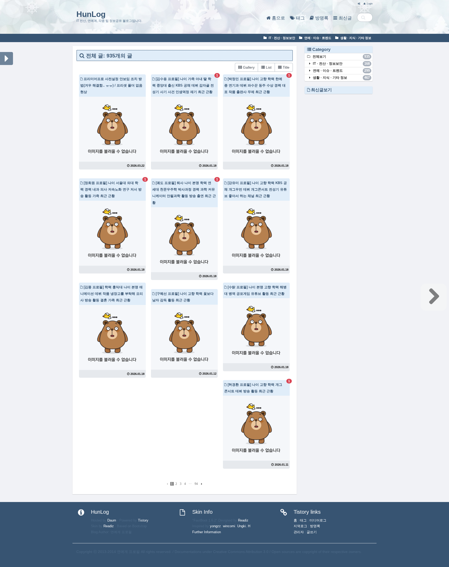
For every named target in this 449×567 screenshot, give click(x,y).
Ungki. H (243, 526)
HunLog (90, 14)
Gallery (248, 67)
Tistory (143, 520)
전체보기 (341, 56)
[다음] (201, 484)
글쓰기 (312, 532)
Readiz (108, 526)
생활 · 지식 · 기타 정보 (355, 38)
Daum (111, 520)
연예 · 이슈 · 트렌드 (317, 38)
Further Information (206, 532)
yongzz (215, 526)
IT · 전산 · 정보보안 (281, 38)
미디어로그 (317, 520)
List (268, 67)
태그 (300, 18)
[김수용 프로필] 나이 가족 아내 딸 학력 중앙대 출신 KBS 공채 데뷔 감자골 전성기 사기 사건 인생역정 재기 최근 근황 (183, 85)
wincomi (229, 526)
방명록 (321, 18)
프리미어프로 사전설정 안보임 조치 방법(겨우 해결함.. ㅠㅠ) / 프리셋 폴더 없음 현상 (111, 85)
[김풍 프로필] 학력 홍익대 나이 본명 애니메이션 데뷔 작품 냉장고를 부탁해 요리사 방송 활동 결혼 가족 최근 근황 (111, 293)
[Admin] (357, 3)
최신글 (344, 18)
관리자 (299, 532)
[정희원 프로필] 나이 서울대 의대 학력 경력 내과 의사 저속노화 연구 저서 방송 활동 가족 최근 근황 (111, 189)
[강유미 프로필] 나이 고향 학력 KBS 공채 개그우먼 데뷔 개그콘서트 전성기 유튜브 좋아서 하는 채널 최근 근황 (255, 189)
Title (285, 67)
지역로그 (300, 526)
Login (369, 3)
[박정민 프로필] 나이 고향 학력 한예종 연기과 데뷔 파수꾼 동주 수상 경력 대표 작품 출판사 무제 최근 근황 (255, 85)
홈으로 (277, 18)
